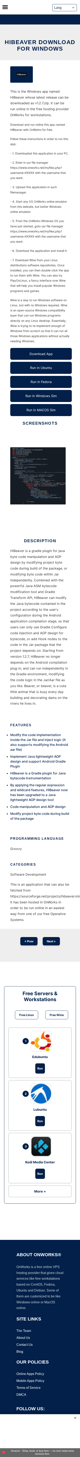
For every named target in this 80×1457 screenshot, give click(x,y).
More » (40, 1191)
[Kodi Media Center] (42, 1146)
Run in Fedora (41, 382)
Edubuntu (40, 1057)
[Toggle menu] (5, 7)
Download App (41, 354)
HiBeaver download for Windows (40, 45)
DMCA (21, 1394)
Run (40, 1068)
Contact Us (24, 1344)
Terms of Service (28, 1387)
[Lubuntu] (42, 1094)
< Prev (28, 941)
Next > (51, 941)
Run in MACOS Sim (41, 410)
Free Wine (57, 1015)
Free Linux (26, 1015)
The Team (23, 1331)
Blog (19, 1351)
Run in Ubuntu (41, 368)
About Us (23, 1337)
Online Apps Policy (30, 1374)
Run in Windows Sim (41, 396)
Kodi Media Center (40, 1162)
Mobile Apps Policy (30, 1381)
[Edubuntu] (42, 1041)
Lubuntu (40, 1109)
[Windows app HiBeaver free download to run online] (21, 74)
